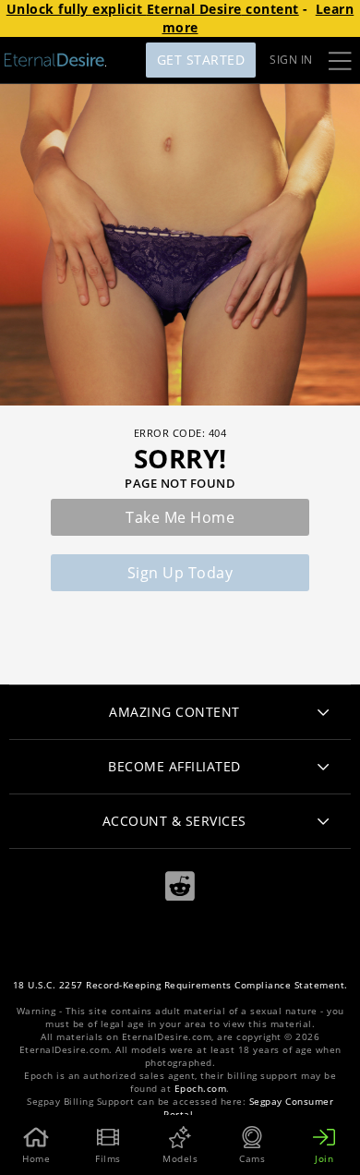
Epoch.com (200, 1089)
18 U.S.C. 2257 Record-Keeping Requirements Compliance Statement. (180, 985)
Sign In (291, 59)
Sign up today (180, 573)
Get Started (201, 59)
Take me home (180, 517)
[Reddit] (180, 886)
